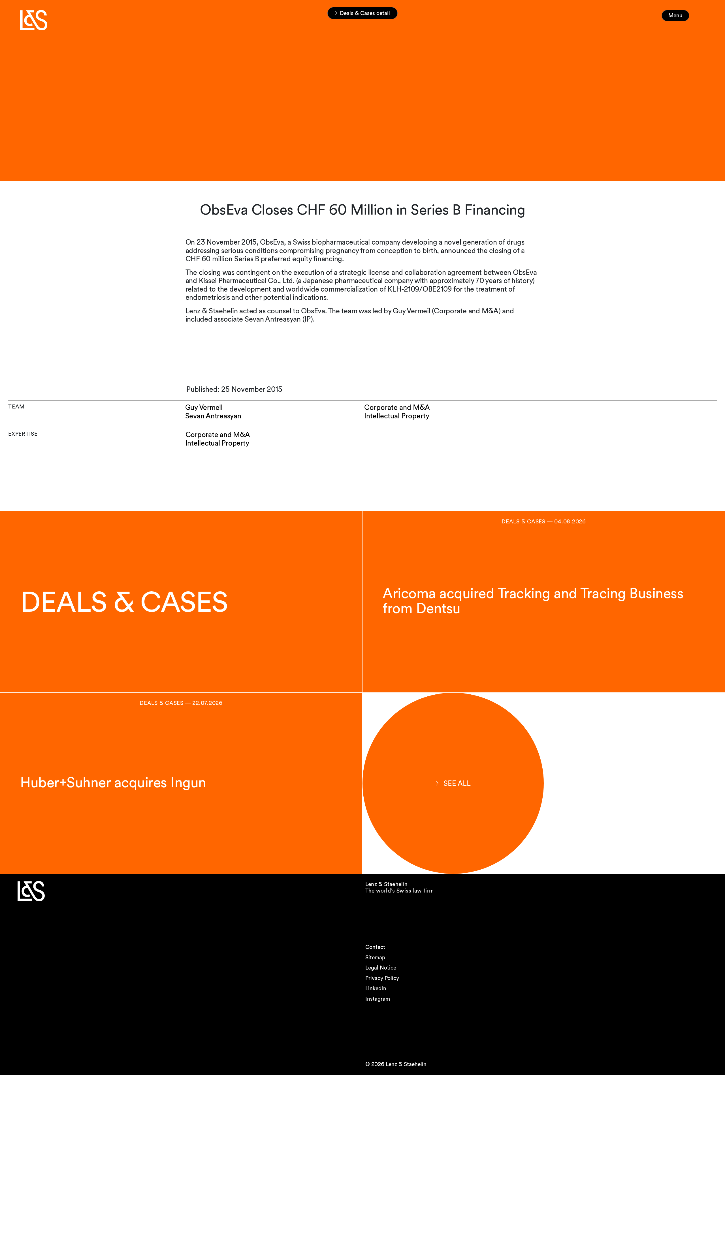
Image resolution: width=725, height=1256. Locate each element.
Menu (675, 15)
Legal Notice (380, 967)
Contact (375, 947)
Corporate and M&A (217, 435)
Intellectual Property (217, 443)
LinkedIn (375, 988)
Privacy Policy (382, 978)
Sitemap (375, 957)
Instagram (377, 999)
